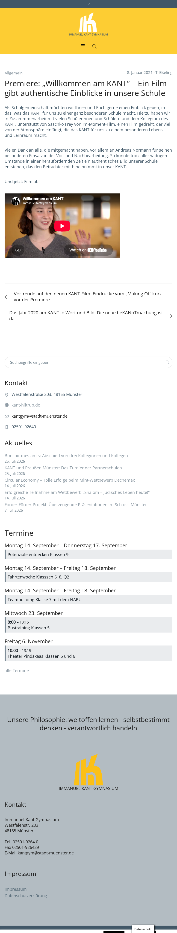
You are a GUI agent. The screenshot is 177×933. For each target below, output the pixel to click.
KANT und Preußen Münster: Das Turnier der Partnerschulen (63, 468)
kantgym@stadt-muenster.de (40, 416)
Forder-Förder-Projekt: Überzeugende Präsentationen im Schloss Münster (76, 504)
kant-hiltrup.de (26, 405)
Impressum (16, 889)
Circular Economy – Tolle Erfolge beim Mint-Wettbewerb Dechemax (70, 480)
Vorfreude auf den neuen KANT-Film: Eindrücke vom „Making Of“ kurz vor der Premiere (88, 297)
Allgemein (14, 73)
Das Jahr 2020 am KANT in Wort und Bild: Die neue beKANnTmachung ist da (86, 315)
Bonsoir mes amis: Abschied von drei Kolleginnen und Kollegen (66, 455)
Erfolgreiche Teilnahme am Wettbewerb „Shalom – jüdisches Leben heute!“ (77, 492)
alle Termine (17, 670)
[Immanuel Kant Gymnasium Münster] (88, 24)
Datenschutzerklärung (26, 895)
